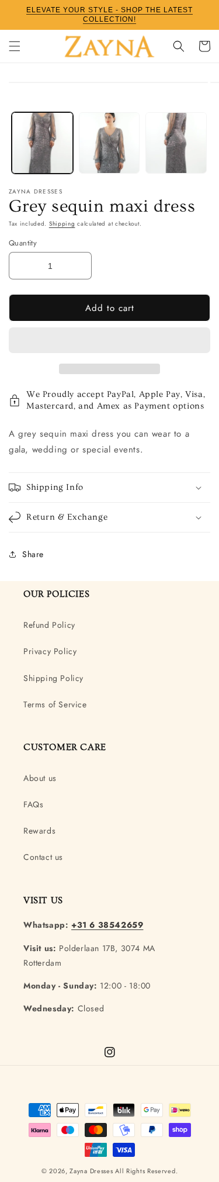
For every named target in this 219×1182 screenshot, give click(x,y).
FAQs (33, 804)
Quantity (23, 242)
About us (40, 778)
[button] (109, 340)
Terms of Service (55, 704)
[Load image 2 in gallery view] (109, 143)
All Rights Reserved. (146, 1171)
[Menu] (14, 46)
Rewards (39, 831)
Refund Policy (49, 625)
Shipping (62, 223)
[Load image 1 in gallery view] (42, 143)
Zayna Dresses (91, 1171)
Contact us (43, 857)
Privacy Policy (50, 651)
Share (33, 554)
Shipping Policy (53, 678)
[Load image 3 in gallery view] (176, 143)
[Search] (179, 46)
